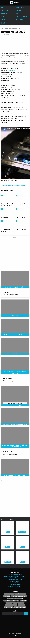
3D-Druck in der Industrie (15, 586)
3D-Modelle (19, 10)
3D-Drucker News (15, 584)
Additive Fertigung (8, 607)
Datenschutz (18, 633)
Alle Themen (19, 20)
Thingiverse (21, 602)
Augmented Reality (18, 598)
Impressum (11, 633)
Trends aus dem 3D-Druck (15, 574)
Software (4, 14)
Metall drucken (7, 596)
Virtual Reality (23, 600)
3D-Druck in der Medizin (20, 594)
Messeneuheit (9, 602)
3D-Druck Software (15, 578)
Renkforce (6, 34)
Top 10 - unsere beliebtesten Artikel (18, 596)
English (3, 23)
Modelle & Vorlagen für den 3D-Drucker (15, 576)
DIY (18, 600)
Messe (19, 605)
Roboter (15, 602)
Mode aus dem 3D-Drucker (11, 605)
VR (17, 14)
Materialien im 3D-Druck (15, 579)
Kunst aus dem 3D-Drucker (9, 600)
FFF (24, 605)
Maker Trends (20, 7)
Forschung (11, 594)
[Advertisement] (15, 253)
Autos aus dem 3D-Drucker (20, 607)
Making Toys (10, 598)
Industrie (4, 17)
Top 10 (3, 7)
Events (15, 588)
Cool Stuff (4, 20)
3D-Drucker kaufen (21, 17)
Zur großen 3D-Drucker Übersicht (15, 185)
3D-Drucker (4, 10)
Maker (5, 594)
